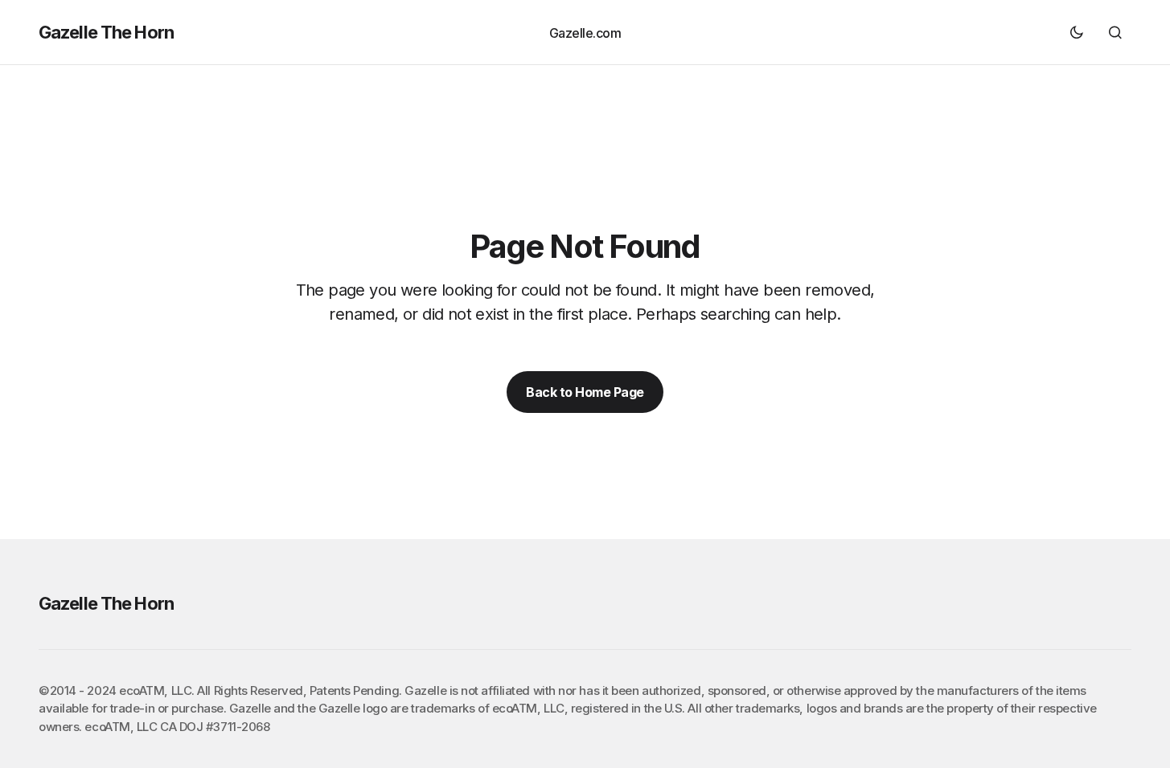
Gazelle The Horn (106, 32)
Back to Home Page (585, 392)
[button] (1077, 32)
